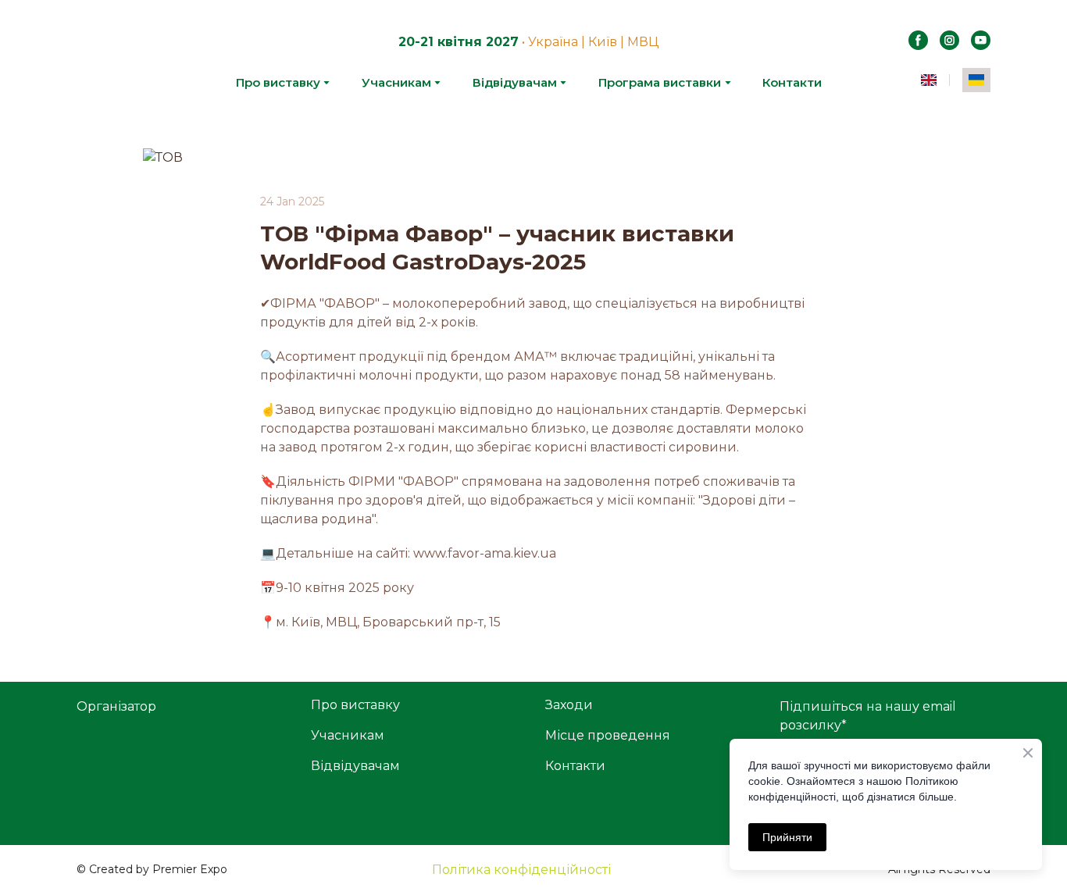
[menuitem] (929, 80)
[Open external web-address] (182, 774)
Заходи (569, 704)
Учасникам (396, 82)
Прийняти (787, 837)
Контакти (792, 82)
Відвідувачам (515, 82)
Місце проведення (607, 735)
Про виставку (278, 82)
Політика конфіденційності (521, 869)
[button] (918, 40)
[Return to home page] (120, 61)
